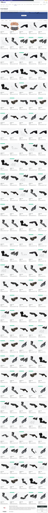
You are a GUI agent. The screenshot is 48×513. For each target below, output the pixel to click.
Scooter (22, 4)
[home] (3, 2)
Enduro (13, 4)
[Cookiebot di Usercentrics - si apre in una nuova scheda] (4, 511)
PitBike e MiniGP (3, 4)
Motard (15, 4)
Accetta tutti (42, 506)
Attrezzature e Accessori (36, 4)
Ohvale (7, 4)
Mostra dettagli (11, 511)
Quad (25, 4)
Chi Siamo (5, 0)
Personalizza (41, 508)
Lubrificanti (44, 4)
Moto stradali (19, 4)
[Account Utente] (44, 2)
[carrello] (46, 2)
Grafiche (41, 4)
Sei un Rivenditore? (9, 0)
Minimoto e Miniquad (29, 4)
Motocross (9, 4)
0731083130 (1, 0)
